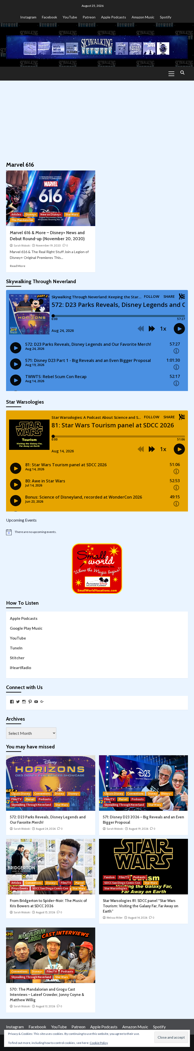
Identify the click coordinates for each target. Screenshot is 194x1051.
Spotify (165, 17)
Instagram (28, 17)
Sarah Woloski (22, 245)
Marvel (30, 799)
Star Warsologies (115, 888)
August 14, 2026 (137, 917)
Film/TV (16, 799)
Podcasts (45, 799)
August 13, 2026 (45, 1006)
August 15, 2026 (45, 912)
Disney (59, 793)
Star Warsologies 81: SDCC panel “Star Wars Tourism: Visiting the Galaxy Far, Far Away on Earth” (140, 906)
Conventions (42, 793)
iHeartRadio (20, 667)
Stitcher (17, 657)
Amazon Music (143, 17)
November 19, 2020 (48, 245)
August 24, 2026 (46, 828)
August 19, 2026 (138, 828)
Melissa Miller (115, 917)
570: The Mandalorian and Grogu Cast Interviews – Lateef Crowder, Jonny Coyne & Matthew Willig (47, 994)
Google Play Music (26, 628)
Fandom (109, 877)
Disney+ (31, 214)
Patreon (89, 17)
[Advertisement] (97, 118)
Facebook (49, 17)
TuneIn (16, 648)
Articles (16, 214)
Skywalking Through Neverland (31, 804)
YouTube (70, 17)
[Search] (182, 72)
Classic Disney (20, 793)
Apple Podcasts (113, 17)
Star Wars (71, 214)
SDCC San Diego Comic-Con (50, 888)
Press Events (19, 888)
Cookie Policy (99, 1043)
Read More (17, 266)
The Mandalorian (22, 220)
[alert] (97, 532)
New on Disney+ (50, 214)
